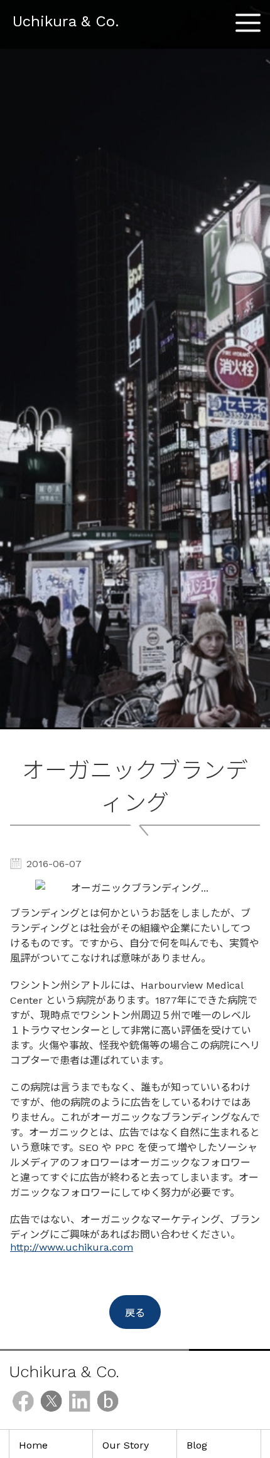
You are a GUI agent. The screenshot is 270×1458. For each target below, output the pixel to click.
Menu (248, 18)
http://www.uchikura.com (71, 1247)
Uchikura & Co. (66, 21)
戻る (135, 1313)
